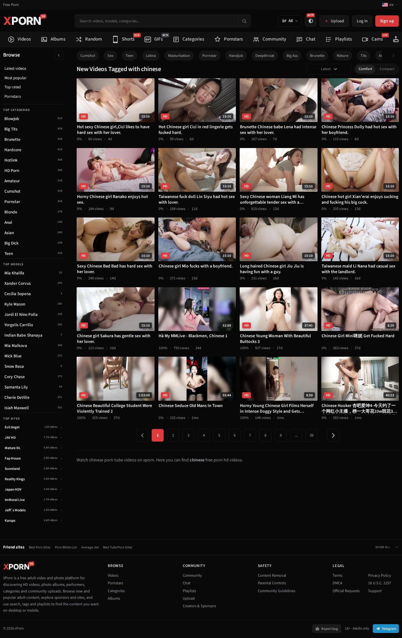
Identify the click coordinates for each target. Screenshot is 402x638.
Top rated (12, 87)
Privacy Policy (379, 575)
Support (375, 591)
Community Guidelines (276, 591)
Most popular (15, 78)
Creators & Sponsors (199, 606)
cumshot (87, 55)
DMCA (337, 583)
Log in (362, 21)
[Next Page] (333, 435)
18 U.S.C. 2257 (379, 583)
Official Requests (346, 591)
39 (311, 435)
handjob (236, 55)
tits (364, 55)
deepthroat (264, 55)
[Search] (244, 21)
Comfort (365, 69)
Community (192, 575)
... (296, 435)
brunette (317, 55)
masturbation (179, 55)
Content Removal (272, 575)
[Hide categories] (58, 55)
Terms (337, 575)
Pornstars (12, 96)
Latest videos (15, 68)
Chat (186, 583)
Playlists (189, 591)
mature (342, 55)
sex (110, 55)
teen (129, 55)
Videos (113, 575)
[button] (395, 56)
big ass (292, 55)
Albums (114, 598)
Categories (116, 591)
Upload (189, 598)
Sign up (387, 21)
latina (151, 55)
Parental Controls (272, 583)
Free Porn (11, 5)
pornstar (209, 55)
